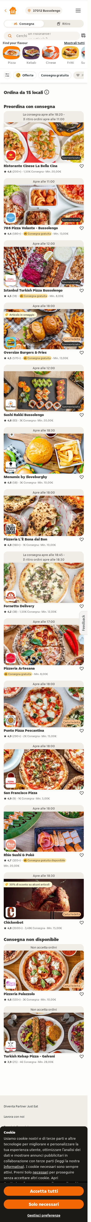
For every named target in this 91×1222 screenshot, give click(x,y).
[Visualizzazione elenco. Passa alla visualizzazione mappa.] (83, 36)
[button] (10, 10)
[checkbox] (12, 55)
